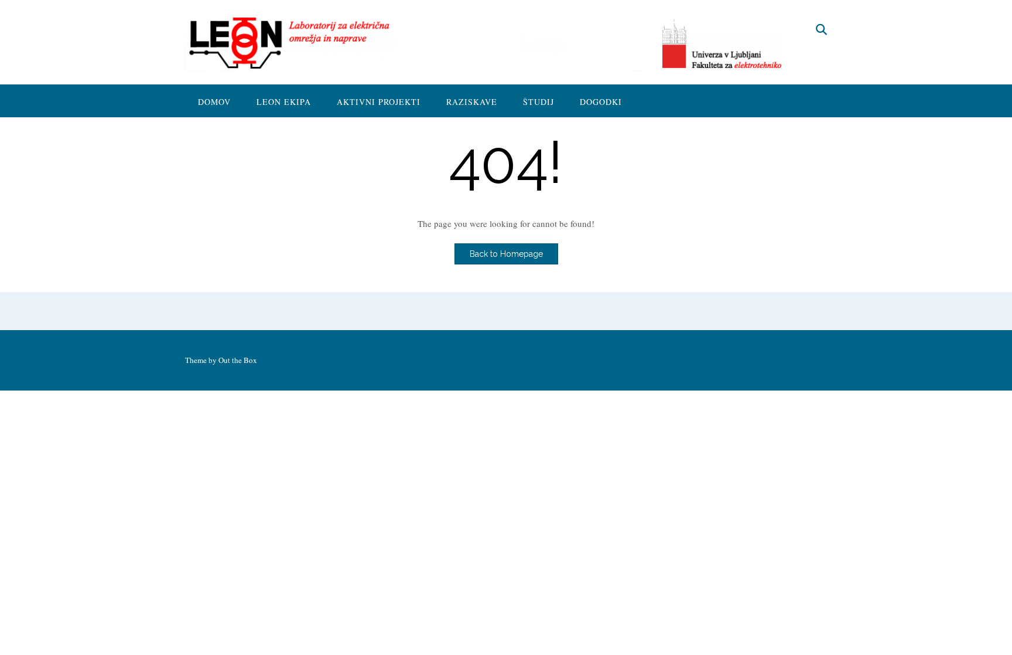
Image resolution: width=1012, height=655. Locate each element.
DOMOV (214, 101)
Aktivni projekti (378, 101)
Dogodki (601, 101)
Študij (538, 101)
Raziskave (471, 101)
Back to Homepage (506, 254)
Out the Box (237, 360)
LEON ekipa (284, 101)
